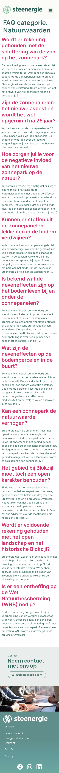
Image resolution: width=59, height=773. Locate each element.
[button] (50, 10)
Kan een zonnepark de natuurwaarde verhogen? (29, 417)
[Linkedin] (39, 767)
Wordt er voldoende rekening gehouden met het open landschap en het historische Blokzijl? (26, 537)
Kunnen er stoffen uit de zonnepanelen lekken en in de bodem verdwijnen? (29, 228)
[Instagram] (29, 767)
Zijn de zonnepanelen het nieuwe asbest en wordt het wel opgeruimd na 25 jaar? (29, 111)
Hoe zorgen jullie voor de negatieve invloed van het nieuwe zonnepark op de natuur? (28, 166)
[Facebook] (20, 767)
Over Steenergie (14, 733)
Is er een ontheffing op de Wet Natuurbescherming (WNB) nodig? (29, 595)
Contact (10, 743)
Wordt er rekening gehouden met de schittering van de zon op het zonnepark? (29, 48)
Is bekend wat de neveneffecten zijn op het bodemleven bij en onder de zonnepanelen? (28, 291)
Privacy (9, 756)
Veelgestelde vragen (17, 738)
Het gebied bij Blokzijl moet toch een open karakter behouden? (27, 474)
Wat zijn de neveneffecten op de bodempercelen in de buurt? (27, 357)
